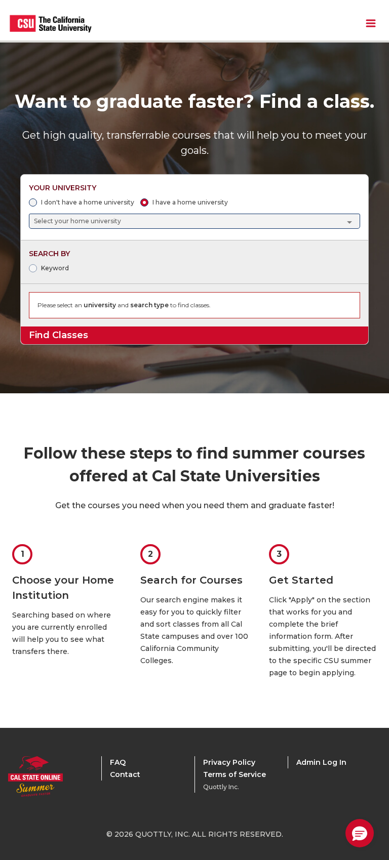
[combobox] (195, 221)
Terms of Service (234, 774)
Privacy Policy (229, 762)
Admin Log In (321, 762)
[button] (359, 833)
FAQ (118, 762)
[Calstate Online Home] (48, 776)
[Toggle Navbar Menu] (371, 23)
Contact (125, 774)
